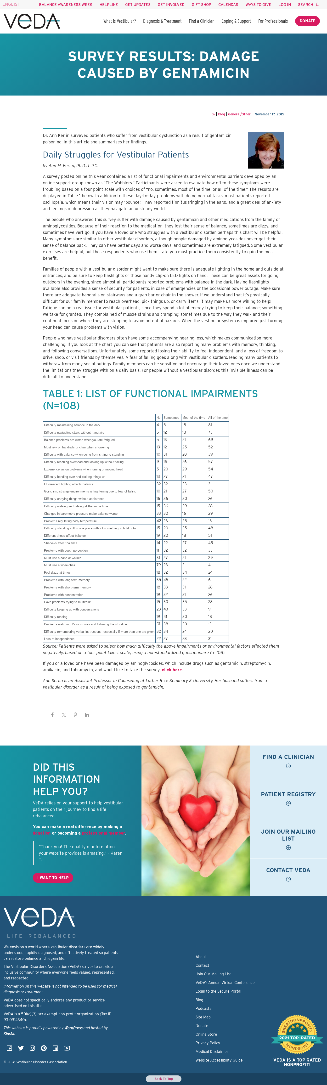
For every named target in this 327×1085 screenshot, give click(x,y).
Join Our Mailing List (213, 974)
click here (172, 669)
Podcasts (203, 1008)
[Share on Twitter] (64, 715)
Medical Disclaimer (212, 1051)
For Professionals (273, 21)
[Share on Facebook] (52, 715)
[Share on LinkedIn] (87, 715)
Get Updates (138, 4)
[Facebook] (9, 1049)
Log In (284, 4)
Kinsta (9, 1033)
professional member (103, 833)
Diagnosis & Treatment (162, 21)
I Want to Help (53, 878)
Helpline (109, 4)
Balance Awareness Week (65, 4)
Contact (202, 965)
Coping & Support (236, 21)
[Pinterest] (44, 1049)
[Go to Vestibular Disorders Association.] (213, 114)
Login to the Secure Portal (218, 991)
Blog (199, 1000)
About (201, 957)
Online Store (206, 1034)
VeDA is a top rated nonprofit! (297, 1062)
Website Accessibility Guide (219, 1060)
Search (305, 4)
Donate (307, 21)
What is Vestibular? (119, 21)
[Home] (32, 21)
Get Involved (171, 4)
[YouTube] (67, 1049)
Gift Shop (201, 4)
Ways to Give (258, 4)
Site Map (203, 1017)
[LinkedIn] (55, 1049)
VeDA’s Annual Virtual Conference (225, 982)
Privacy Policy (208, 1043)
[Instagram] (32, 1049)
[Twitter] (21, 1049)
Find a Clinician (201, 21)
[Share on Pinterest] (75, 715)
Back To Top (163, 1079)
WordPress (73, 1028)
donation (42, 833)
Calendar (228, 4)
